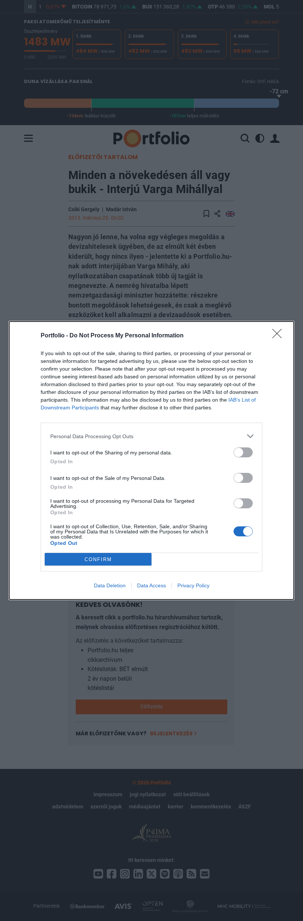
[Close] (279, 336)
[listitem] (151, 436)
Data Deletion (110, 585)
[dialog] (151, 460)
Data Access (151, 585)
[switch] (243, 452)
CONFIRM (98, 559)
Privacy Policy (193, 585)
